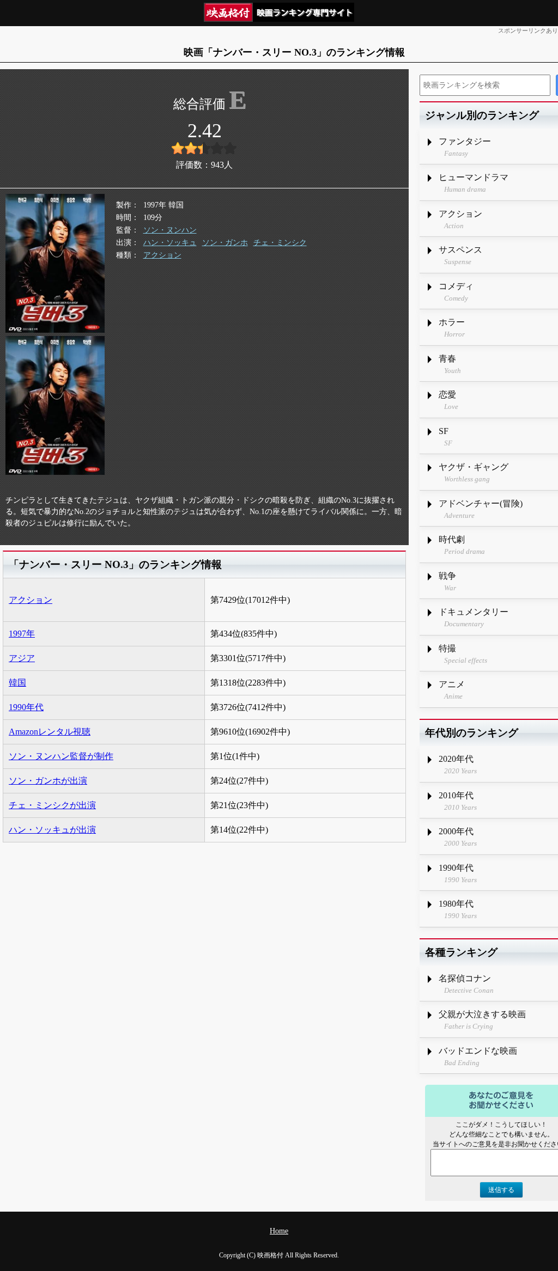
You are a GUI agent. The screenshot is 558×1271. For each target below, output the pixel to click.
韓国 (17, 682)
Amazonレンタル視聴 (49, 731)
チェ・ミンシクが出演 (52, 805)
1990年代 (26, 707)
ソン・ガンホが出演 (48, 780)
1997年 (22, 633)
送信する (501, 1190)
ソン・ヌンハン (170, 230)
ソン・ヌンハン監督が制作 (61, 756)
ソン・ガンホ (225, 243)
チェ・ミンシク (280, 243)
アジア (22, 658)
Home (279, 1231)
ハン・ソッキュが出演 (52, 829)
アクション (162, 255)
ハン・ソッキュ (170, 243)
